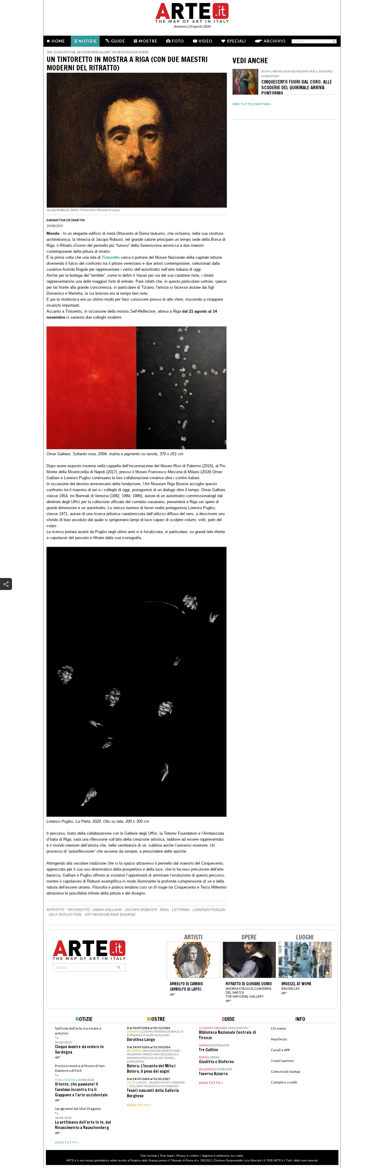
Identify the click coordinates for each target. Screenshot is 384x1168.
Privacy (181, 1155)
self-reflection (65, 915)
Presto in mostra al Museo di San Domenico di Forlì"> (81, 1081)
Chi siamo (278, 1028)
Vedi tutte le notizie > (252, 104)
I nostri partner (282, 1061)
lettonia (181, 910)
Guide (118, 41)
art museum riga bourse (110, 915)
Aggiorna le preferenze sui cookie (222, 1155)
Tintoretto (111, 257)
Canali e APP (280, 1050)
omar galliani (107, 910)
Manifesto (279, 1039)
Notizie (88, 41)
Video (205, 41)
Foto (178, 41)
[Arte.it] (192, 12)
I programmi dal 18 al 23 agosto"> (83, 1118)
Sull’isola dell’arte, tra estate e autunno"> (79, 1040)
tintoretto (78, 910)
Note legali (166, 1155)
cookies (194, 1155)
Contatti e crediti (284, 1082)
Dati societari (149, 1155)
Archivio (275, 41)
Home (58, 41)
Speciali (236, 41)
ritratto (55, 910)
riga (164, 910)
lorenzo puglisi (209, 910)
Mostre (148, 41)
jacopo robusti (140, 910)
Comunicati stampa (285, 1071)
